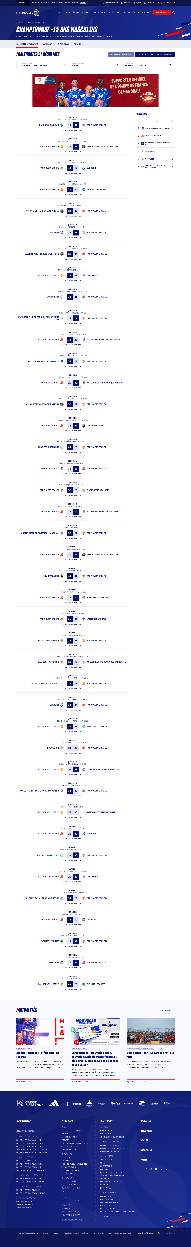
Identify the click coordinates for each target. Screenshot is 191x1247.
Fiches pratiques (107, 1209)
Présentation (106, 1131)
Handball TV (146, 1150)
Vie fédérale (115, 12)
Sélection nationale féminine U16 (31, 1170)
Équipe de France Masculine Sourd (31, 1153)
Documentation (109, 1193)
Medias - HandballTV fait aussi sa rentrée (37, 1055)
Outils (61, 3)
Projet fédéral (106, 1134)
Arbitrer (64, 1134)
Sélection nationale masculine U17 (32, 1149)
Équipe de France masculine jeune (31, 1182)
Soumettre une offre (70, 1212)
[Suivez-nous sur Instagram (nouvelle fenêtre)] (161, 3)
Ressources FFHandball (74, 1220)
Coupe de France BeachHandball (150, 1049)
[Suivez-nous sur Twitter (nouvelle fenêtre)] (164, 3)
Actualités (129, 12)
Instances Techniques (110, 1151)
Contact (45, 1233)
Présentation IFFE (68, 1185)
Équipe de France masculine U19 (30, 1146)
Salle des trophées (24, 1205)
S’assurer (65, 1140)
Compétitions (63, 12)
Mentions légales (98, 1233)
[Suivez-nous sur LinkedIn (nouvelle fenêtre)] (171, 3)
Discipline (104, 1169)
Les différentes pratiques (72, 1131)
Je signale (83, 3)
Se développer (67, 1158)
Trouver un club (68, 1149)
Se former (67, 1178)
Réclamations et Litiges (110, 1182)
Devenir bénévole (68, 1167)
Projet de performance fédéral (75, 1143)
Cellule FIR (66, 1197)
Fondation (75, 3)
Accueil (18, 36)
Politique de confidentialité (144, 1233)
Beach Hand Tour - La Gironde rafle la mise (150, 1055)
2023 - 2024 (36, 36)
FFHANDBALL (107, 1127)
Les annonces (67, 1209)
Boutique (54, 3)
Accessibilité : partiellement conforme (76, 1233)
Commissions (108, 1156)
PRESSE (144, 1159)
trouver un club (162, 12)
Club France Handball (26, 1201)
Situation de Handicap (70, 1188)
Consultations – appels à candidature (117, 1212)
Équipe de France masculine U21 (30, 1143)
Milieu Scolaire (68, 1146)
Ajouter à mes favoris (122, 54)
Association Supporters (27, 1208)
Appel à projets (67, 1173)
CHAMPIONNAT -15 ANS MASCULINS (85, 36)
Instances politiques (109, 1145)
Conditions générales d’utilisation (120, 1233)
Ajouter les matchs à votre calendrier (156, 54)
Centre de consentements (166, 1233)
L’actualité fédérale (24, 1049)
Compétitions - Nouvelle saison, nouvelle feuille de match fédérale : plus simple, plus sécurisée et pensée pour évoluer (94, 1059)
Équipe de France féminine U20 (30, 1164)
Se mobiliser (66, 1161)
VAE (62, 1194)
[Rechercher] (173, 12)
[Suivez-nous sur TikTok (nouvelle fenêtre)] (174, 3)
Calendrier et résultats (27, 44)
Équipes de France (82, 12)
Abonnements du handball (112, 1137)
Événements (144, 12)
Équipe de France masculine (28, 1140)
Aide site (55, 1233)
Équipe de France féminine (28, 1161)
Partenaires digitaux (70, 1170)
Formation (35, 3)
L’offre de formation (70, 1182)
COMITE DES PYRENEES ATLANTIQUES (64, 36)
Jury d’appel (105, 1188)
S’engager (67, 1154)
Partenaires (45, 3)
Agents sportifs (107, 1160)
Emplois (67, 3)
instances (22, 3)
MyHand (144, 1140)
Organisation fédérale (113, 1142)
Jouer (65, 1127)
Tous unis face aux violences (74, 1164)
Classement (48, 44)
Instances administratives (112, 1148)
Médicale (104, 1185)
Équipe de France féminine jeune (30, 1193)
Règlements (105, 1196)
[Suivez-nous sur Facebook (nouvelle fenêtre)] (158, 3)
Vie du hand (100, 12)
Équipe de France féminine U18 (29, 1167)
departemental (46, 36)
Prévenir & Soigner (69, 1137)
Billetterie (146, 1131)
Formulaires (106, 1206)
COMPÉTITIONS (106, 1166)
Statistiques (63, 44)
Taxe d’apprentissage (70, 1200)
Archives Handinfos (109, 1202)
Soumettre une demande (71, 1215)
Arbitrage (104, 1179)
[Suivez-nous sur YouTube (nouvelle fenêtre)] (168, 3)
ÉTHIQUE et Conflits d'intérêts (114, 1172)
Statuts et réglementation (112, 1175)
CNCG (102, 1163)
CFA (62, 1191)
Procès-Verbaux (107, 1199)
